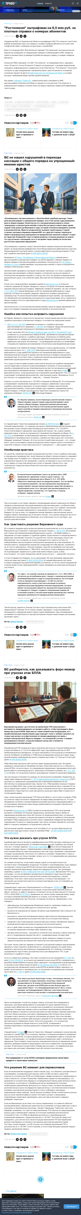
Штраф (9, 102)
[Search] (73, 3)
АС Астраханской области (48, 965)
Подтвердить (71, 1206)
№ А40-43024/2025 (59, 831)
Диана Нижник (16, 621)
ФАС (54, 102)
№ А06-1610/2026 (37, 972)
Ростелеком (43, 102)
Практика (10, 1054)
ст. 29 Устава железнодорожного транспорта (50, 779)
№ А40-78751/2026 (47, 872)
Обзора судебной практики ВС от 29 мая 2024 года (49, 332)
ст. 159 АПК (39, 327)
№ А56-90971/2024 (39, 253)
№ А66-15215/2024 (34, 560)
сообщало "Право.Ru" (22, 81)
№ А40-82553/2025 (17, 760)
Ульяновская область (44, 106)
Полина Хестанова (18, 1134)
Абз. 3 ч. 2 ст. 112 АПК (16, 324)
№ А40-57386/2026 (28, 872)
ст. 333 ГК (20, 972)
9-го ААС (68, 958)
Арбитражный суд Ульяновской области (47, 73)
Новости (8, 23)
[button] (17, 36)
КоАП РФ (64, 102)
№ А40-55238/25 (16, 960)
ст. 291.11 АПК (59, 531)
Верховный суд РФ (35, 621)
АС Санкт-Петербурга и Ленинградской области (35, 257)
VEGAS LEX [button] (27, 393)
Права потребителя (25, 102)
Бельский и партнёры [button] (38, 847)
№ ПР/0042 (25, 894)
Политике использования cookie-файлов (17, 1212)
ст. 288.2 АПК (30, 350)
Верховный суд (52, 284)
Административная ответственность (23, 110)
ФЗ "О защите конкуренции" (19, 106)
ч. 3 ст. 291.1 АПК (11, 291)
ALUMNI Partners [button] (52, 424)
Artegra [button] (64, 370)
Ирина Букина (52, 300)
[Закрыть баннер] (42, 1195)
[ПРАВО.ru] (9, 3)
